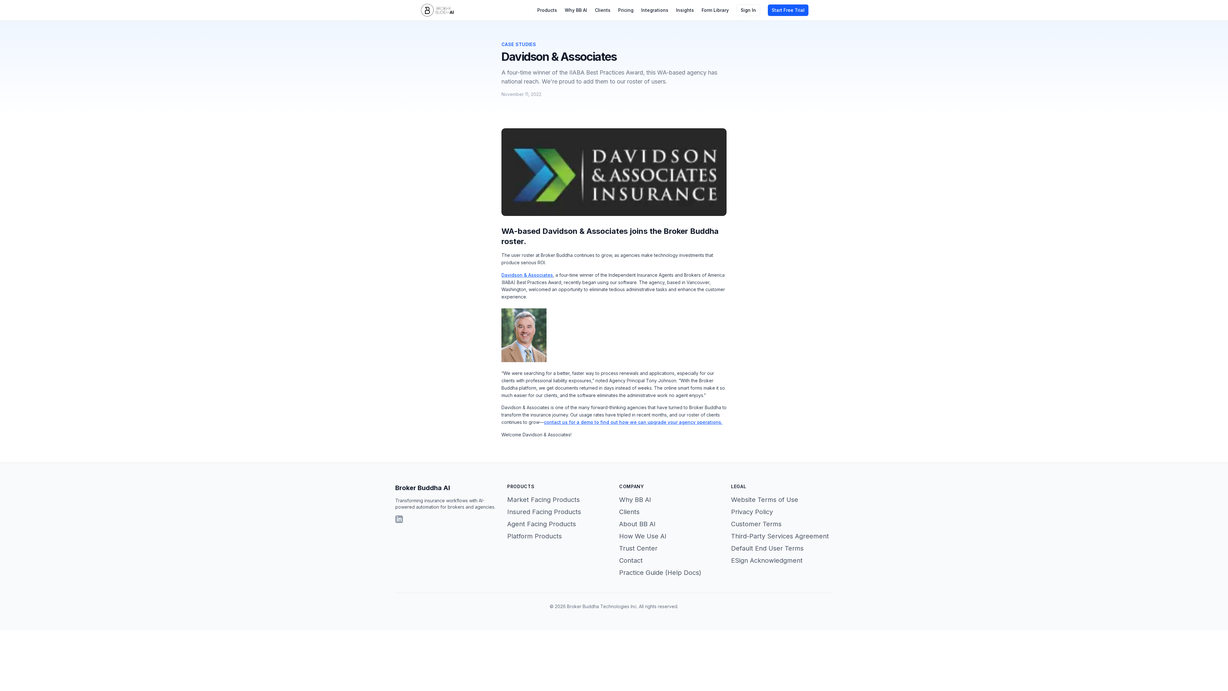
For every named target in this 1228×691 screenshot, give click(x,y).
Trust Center (638, 548)
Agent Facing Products (541, 524)
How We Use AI (642, 536)
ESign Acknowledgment (767, 560)
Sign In (748, 10)
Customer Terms (756, 524)
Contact (631, 560)
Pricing (626, 10)
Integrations (654, 10)
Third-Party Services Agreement (780, 536)
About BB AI (637, 524)
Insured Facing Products (544, 512)
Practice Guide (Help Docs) (660, 572)
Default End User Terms (767, 548)
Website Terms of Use (764, 500)
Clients (602, 10)
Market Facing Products (543, 500)
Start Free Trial (788, 10)
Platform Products (534, 536)
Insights (685, 10)
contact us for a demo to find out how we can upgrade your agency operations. (633, 422)
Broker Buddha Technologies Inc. (602, 606)
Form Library (715, 10)
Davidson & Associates (527, 275)
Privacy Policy (752, 512)
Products (547, 10)
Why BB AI (576, 10)
